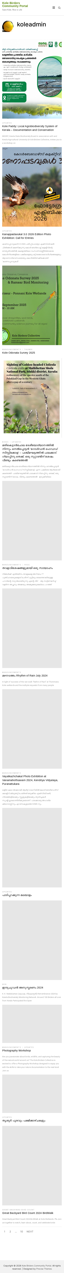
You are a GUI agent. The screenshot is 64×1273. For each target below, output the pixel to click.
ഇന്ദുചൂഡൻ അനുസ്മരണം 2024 (22, 987)
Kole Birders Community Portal (15, 4)
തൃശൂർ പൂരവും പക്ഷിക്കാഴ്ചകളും (23, 1120)
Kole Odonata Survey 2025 (18, 352)
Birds (5, 442)
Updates (7, 123)
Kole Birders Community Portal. (37, 1265)
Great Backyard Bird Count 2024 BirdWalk (27, 1213)
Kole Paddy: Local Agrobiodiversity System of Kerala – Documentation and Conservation (29, 128)
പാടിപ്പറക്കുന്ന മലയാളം (17, 895)
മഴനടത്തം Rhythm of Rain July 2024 (24, 675)
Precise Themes (44, 1268)
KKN (4, 984)
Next (30, 1231)
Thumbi (28, 349)
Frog (27, 565)
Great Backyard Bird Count (18, 1210)
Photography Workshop (16, 1050)
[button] (32, 79)
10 (21, 1231)
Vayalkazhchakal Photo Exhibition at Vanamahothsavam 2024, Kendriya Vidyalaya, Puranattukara (30, 780)
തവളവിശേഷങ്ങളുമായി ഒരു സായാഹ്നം (27, 568)
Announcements (11, 349)
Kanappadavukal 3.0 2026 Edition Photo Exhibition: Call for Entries (26, 236)
